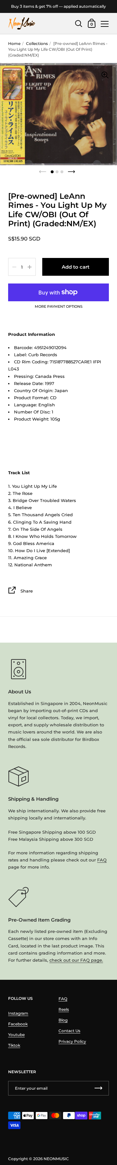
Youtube (16, 1034)
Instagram (18, 1013)
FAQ (102, 859)
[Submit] (98, 1088)
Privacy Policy (72, 1041)
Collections (37, 43)
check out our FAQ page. (76, 960)
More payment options (59, 307)
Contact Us (69, 1030)
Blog (63, 1020)
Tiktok (14, 1045)
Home (14, 43)
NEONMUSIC (56, 1158)
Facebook (18, 1023)
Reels (63, 1009)
